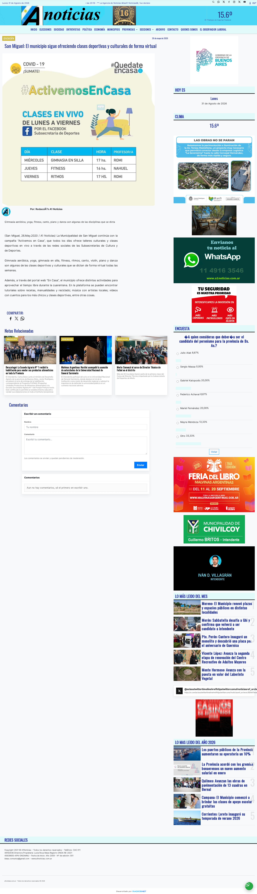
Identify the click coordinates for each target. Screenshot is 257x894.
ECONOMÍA (99, 29)
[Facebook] (230, 3)
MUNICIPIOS (113, 29)
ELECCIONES (45, 29)
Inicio (34, 29)
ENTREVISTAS (73, 29)
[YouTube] (245, 3)
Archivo (160, 29)
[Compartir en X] (16, 318)
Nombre (27, 422)
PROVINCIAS (129, 29)
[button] (214, 3)
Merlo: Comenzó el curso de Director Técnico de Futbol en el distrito (138, 369)
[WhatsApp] (219, 3)
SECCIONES (146, 29)
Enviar (140, 465)
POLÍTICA (87, 29)
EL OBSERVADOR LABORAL (213, 29)
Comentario (29, 434)
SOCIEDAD (59, 29)
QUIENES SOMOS (189, 29)
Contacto (172, 29)
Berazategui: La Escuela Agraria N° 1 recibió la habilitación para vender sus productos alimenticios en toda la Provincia (29, 370)
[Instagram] (235, 3)
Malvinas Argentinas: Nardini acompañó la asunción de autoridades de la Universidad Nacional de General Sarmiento (84, 370)
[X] (224, 3)
